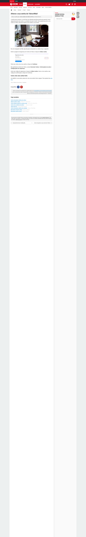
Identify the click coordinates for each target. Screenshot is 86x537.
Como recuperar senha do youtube (19, 108)
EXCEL (34, 7)
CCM (16, 119)
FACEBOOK (25, 7)
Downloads (30, 4)
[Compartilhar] (18, 87)
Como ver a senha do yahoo (17, 104)
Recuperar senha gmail (16, 111)
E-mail (24, 10)
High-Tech (12, 1)
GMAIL (43, 7)
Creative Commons (45, 117)
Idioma (74, 1)
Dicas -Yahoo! (26, 109)
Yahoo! (28, 10)
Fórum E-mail (29, 104)
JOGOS (11, 7)
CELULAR (20, 7)
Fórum (20, 4)
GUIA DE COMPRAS (48, 7)
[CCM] (14, 4)
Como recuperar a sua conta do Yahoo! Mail (42, 123)
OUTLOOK (30, 7)
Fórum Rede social (22, 106)
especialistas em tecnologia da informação (43, 90)
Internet (19, 10)
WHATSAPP (16, 7)
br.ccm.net (20, 119)
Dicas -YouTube (31, 108)
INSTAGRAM (38, 7)
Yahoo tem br (14, 106)
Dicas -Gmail (25, 111)
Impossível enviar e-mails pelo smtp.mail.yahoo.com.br (19, 123)
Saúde (16, 1)
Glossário (37, 4)
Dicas (25, 4)
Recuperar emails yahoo (16, 109)
